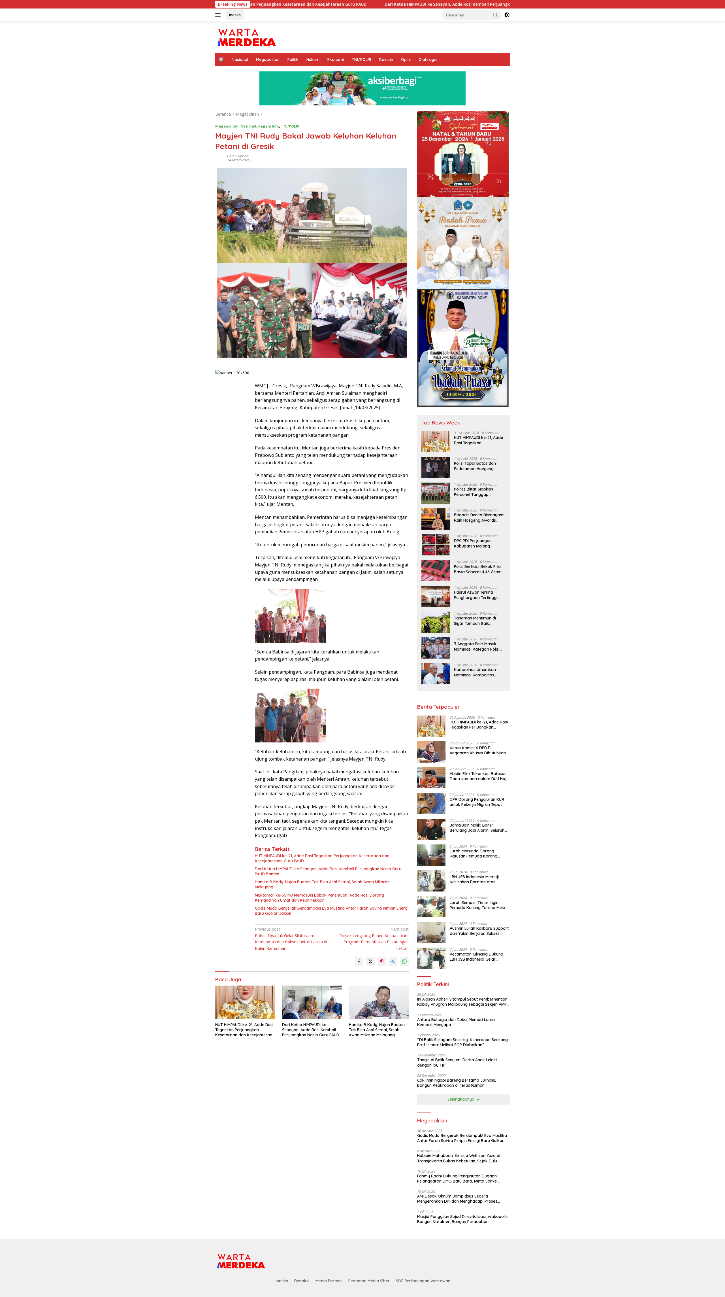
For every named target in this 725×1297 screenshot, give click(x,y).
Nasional (240, 59)
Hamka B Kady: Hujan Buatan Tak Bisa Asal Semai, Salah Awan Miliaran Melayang (322, 884)
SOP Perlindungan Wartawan (423, 1280)
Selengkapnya (461, 1099)
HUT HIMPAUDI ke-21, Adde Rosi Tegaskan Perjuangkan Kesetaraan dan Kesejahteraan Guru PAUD (322, 858)
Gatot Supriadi (238, 156)
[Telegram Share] (393, 961)
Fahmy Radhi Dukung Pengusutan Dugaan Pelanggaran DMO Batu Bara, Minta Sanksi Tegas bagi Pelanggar (457, 1178)
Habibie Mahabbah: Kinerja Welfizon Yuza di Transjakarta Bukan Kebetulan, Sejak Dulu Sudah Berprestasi (458, 1158)
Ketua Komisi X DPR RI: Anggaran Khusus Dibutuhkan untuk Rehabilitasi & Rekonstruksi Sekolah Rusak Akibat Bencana (478, 750)
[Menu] (219, 15)
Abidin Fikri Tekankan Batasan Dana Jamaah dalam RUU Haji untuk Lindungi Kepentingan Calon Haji (478, 776)
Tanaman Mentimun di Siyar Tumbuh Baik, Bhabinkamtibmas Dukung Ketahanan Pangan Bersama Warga (479, 620)
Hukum (312, 59)
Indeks (235, 14)
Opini (406, 59)
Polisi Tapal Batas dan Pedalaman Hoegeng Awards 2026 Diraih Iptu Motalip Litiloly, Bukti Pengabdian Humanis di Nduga (476, 466)
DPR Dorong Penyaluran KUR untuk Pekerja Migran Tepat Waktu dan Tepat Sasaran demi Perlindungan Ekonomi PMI (477, 802)
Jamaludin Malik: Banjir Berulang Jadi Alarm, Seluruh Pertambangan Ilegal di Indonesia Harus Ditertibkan (477, 828)
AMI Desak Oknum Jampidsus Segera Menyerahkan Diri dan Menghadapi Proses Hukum (457, 1199)
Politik (292, 59)
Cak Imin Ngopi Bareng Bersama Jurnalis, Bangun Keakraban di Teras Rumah (456, 1083)
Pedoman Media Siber (369, 1280)
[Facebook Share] (359, 961)
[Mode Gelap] (507, 15)
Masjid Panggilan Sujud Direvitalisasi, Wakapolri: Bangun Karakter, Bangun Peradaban (462, 1219)
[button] (495, 14)
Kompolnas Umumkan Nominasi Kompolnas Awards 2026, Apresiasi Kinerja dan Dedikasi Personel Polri (476, 672)
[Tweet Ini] (370, 961)
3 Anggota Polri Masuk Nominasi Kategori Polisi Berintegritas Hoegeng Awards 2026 (477, 646)
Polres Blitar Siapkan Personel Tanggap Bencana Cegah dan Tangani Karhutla (473, 492)
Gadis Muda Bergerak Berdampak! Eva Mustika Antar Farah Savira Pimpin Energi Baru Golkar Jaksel (331, 911)
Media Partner (328, 1280)
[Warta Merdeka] (246, 37)
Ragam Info (268, 126)
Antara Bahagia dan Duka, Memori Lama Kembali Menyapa (456, 1022)
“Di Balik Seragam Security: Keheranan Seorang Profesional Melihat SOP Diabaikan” (462, 1042)
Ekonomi (335, 59)
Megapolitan (268, 59)
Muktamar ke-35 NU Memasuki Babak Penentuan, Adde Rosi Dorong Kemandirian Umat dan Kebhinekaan (319, 898)
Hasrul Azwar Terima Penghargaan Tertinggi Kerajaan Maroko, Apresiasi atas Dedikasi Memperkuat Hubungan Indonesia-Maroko (476, 595)
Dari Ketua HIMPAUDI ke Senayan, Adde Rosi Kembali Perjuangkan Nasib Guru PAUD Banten (394, 4)
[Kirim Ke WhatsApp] (404, 961)
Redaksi (301, 1280)
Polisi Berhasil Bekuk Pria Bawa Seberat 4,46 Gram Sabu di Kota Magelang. (478, 569)
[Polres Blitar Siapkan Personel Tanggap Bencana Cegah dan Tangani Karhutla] (435, 493)
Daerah (386, 59)
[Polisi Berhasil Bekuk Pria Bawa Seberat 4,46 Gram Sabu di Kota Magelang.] (435, 570)
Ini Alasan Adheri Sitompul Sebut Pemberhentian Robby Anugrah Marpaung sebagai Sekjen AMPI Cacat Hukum (462, 1002)
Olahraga (428, 59)
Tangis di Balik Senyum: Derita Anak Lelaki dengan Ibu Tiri (457, 1062)
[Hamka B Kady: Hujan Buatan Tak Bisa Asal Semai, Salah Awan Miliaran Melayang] (379, 1002)
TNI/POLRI (361, 59)
